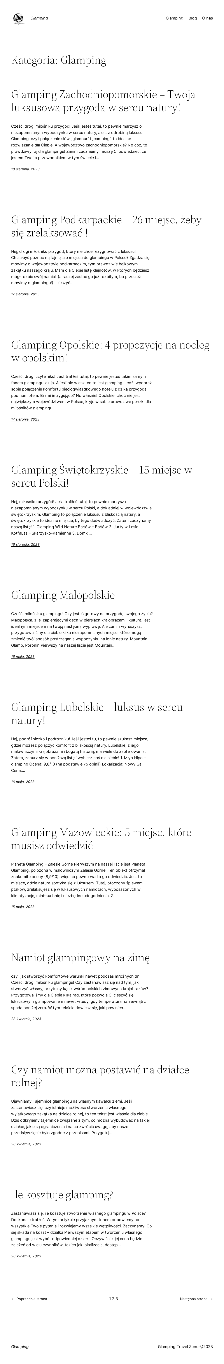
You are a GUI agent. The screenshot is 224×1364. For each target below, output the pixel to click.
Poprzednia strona (29, 1299)
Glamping (39, 18)
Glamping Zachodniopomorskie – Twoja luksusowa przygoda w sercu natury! (103, 101)
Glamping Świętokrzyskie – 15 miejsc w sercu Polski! (101, 476)
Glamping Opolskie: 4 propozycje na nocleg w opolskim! (110, 351)
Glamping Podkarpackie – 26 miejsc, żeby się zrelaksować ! (106, 226)
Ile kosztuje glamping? (62, 1194)
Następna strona (196, 1299)
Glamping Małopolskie (63, 594)
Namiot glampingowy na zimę (80, 957)
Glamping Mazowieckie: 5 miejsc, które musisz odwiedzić (101, 838)
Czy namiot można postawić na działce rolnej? (100, 1076)
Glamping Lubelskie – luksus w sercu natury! (97, 713)
